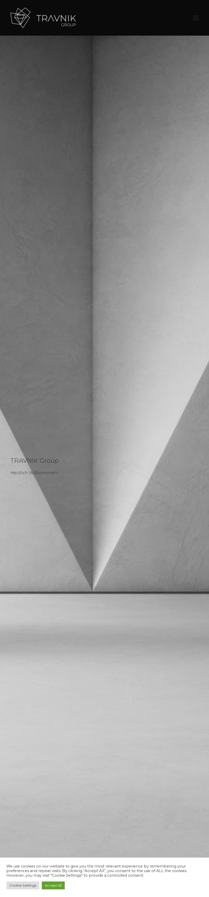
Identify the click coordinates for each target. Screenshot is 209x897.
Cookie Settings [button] (22, 885)
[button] (196, 18)
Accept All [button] (53, 885)
